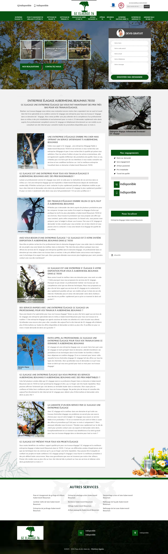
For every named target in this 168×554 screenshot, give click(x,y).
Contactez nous (53, 67)
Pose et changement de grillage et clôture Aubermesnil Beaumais (48, 497)
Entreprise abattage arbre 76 (122, 18)
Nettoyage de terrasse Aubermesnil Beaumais (116, 510)
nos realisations (30, 67)
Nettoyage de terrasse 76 (64, 18)
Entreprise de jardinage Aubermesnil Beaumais (46, 510)
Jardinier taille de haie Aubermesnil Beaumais (46, 503)
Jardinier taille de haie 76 (149, 18)
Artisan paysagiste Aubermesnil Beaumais (83, 510)
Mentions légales (97, 549)
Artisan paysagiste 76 (92, 18)
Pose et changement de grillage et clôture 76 (35, 18)
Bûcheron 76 (110, 18)
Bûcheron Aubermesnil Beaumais (80, 502)
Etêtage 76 (102, 18)
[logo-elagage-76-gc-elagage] (84, 8)
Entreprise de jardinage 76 (136, 18)
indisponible (25, 6)
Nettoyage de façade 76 (51, 18)
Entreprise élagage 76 (18, 18)
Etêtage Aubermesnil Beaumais (79, 506)
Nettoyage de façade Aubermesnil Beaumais (115, 503)
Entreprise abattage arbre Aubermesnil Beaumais (82, 497)
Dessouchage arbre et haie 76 (79, 18)
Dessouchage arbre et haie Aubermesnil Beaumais (118, 497)
